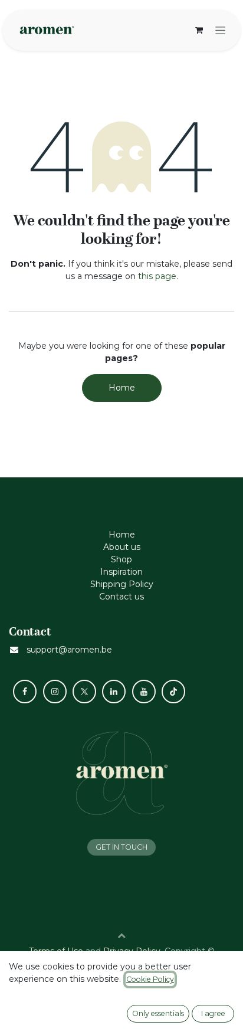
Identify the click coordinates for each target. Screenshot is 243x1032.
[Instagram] (55, 691)
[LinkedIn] (114, 691)
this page (157, 276)
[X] (84, 691)
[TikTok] (173, 691)
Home (122, 387)
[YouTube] (144, 691)
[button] (121, 935)
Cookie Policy (150, 979)
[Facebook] (25, 691)
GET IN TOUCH (121, 847)
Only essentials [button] (158, 1013)
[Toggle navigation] (220, 30)
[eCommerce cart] (198, 30)
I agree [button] (213, 1013)
